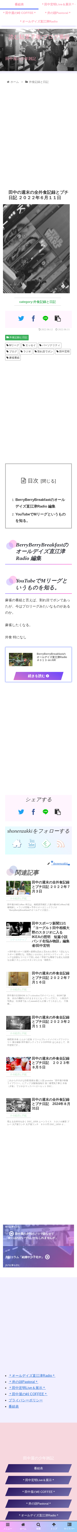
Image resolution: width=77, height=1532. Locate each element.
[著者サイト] (17, 843)
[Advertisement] (38, 135)
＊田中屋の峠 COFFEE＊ (28, 1394)
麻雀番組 (14, 357)
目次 (33, 481)
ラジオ (27, 351)
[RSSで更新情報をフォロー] (60, 843)
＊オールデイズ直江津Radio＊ (32, 1375)
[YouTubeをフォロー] (31, 843)
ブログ (13, 351)
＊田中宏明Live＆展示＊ (27, 1388)
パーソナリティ (50, 345)
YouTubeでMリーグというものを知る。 (40, 517)
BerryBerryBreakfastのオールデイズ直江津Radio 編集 (40, 503)
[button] (69, 813)
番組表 (14, 1406)
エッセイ (30, 345)
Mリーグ (14, 345)
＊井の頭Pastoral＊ (23, 1382)
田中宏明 (64, 351)
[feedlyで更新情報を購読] (46, 843)
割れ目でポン (45, 351)
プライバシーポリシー (26, 1400)
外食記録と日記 (18, 337)
